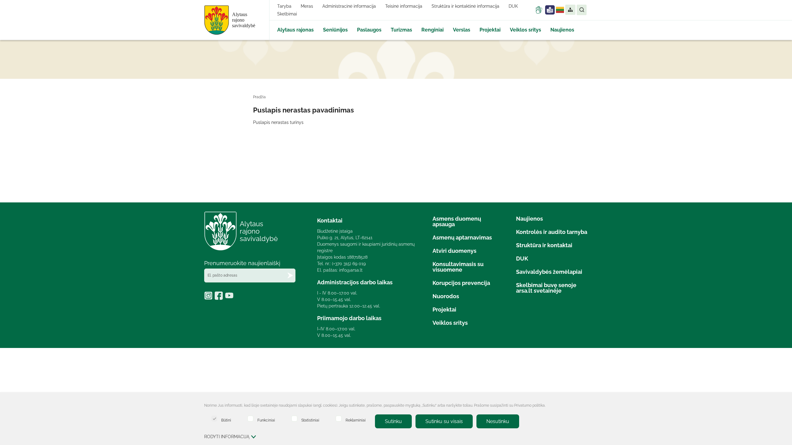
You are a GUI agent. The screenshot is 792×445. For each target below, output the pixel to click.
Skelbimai (287, 13)
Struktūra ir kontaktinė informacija (465, 6)
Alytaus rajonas (295, 30)
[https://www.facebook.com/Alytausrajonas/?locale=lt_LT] (220, 297)
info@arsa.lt (351, 270)
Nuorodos (446, 296)
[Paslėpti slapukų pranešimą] (581, 406)
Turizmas (401, 30)
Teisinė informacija (403, 6)
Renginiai (432, 30)
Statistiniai (310, 420)
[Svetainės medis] (570, 10)
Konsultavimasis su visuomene (458, 267)
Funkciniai (266, 420)
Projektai (490, 30)
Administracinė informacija (349, 6)
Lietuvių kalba (560, 10)
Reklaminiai (356, 420)
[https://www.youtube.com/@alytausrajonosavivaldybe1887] (230, 297)
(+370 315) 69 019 (349, 263)
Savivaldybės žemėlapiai (549, 272)
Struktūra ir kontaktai (544, 245)
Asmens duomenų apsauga (457, 221)
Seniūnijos (335, 30)
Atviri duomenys (454, 251)
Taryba (284, 6)
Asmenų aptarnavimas (462, 237)
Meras (307, 6)
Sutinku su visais (444, 421)
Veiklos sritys (525, 30)
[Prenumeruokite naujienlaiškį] (290, 275)
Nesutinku (497, 421)
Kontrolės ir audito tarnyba (551, 232)
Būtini (226, 420)
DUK (513, 6)
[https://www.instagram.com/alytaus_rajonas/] (209, 297)
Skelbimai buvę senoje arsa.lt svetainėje (546, 288)
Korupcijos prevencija (461, 283)
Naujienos (562, 30)
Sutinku (393, 421)
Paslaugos (369, 30)
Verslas (461, 30)
